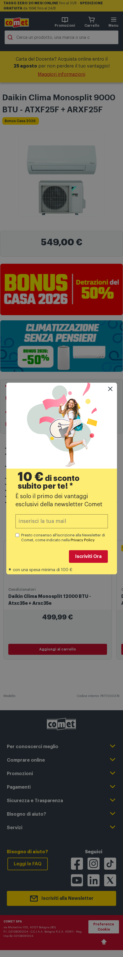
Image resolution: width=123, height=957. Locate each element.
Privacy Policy (83, 540)
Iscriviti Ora (88, 556)
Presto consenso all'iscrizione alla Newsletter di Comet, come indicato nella (63, 537)
